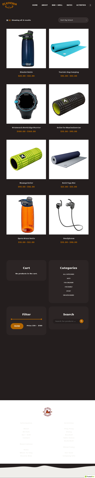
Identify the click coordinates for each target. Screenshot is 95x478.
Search (81, 321)
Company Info (69, 456)
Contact (26, 438)
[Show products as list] (10, 20)
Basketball (69, 441)
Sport (68, 291)
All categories (68, 274)
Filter (17, 326)
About (26, 429)
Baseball (69, 435)
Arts (68, 278)
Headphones (68, 238)
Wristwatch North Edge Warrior (26, 127)
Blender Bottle (26, 72)
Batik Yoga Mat (68, 183)
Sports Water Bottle (26, 238)
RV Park (26, 432)
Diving (69, 432)
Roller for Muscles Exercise (69, 127)
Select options (26, 49)
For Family (68, 287)
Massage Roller (26, 183)
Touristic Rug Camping (69, 72)
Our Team (69, 453)
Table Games (68, 438)
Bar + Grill (26, 435)
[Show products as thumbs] (7, 20)
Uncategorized (68, 295)
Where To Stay (26, 453)
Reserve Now (26, 456)
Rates (26, 450)
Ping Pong (69, 429)
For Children (68, 282)
